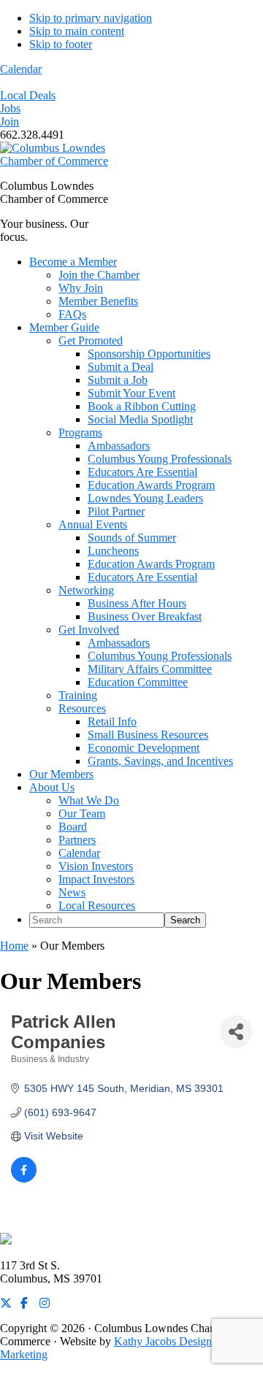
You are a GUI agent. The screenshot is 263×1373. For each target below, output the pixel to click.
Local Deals (28, 95)
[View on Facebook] (24, 1179)
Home (14, 945)
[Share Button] (236, 1031)
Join (9, 121)
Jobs (10, 108)
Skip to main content (76, 31)
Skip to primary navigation (90, 18)
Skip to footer (60, 44)
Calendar (21, 69)
